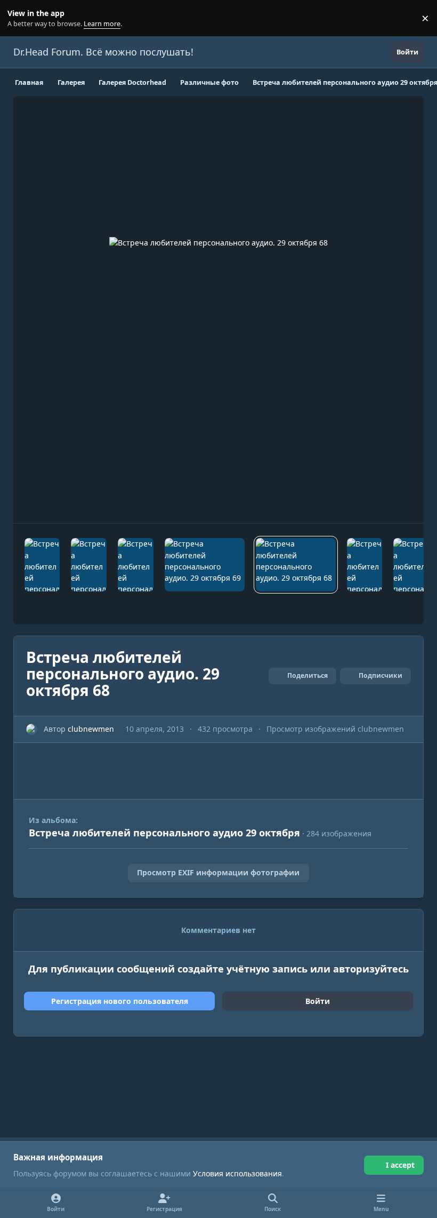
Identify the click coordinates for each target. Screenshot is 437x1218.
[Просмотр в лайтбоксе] (218, 309)
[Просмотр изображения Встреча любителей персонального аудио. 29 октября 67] (365, 564)
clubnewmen (91, 729)
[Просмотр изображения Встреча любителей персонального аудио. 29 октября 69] (205, 564)
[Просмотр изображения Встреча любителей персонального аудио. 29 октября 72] (42, 564)
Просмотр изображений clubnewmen (335, 729)
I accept (400, 1165)
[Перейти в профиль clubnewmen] (31, 729)
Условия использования (237, 1173)
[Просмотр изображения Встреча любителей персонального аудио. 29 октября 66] (411, 564)
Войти (317, 1001)
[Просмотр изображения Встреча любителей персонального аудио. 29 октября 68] (296, 564)
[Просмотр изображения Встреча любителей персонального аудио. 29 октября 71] (89, 564)
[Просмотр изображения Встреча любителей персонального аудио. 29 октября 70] (135, 564)
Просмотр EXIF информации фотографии (218, 872)
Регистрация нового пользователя (119, 1001)
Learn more (20, 18)
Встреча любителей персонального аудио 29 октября (164, 832)
